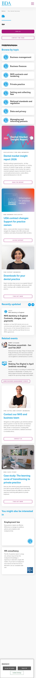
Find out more (18, 296)
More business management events (16, 381)
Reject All (24, 668)
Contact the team (18, 37)
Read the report (18, 182)
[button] (29, 304)
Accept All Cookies (9, 668)
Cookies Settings (17, 672)
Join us (18, 31)
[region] (17, 668)
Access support (18, 240)
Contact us (18, 438)
